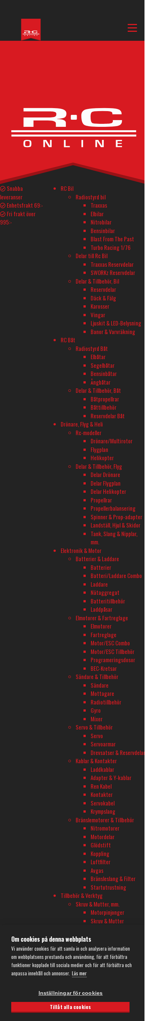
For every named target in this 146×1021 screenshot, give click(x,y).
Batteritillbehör (108, 601)
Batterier (101, 567)
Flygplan (99, 449)
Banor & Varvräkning (113, 331)
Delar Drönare (105, 474)
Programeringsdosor (113, 659)
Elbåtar (98, 356)
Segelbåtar (103, 365)
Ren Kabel (101, 786)
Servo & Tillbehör (94, 727)
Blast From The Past (112, 239)
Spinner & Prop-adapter (116, 517)
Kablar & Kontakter (96, 760)
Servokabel (103, 803)
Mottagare (102, 693)
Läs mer (79, 973)
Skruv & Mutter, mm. (97, 904)
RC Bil (67, 188)
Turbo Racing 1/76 (111, 247)
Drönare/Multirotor (112, 441)
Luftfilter (100, 862)
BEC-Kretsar (104, 668)
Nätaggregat (105, 592)
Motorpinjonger (107, 912)
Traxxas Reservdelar (112, 264)
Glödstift (101, 845)
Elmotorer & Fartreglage (102, 618)
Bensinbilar (103, 230)
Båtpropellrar (105, 399)
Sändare (100, 685)
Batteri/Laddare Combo (116, 575)
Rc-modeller (88, 432)
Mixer (97, 719)
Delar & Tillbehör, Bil (97, 281)
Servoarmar (103, 744)
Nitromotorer (105, 828)
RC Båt (68, 340)
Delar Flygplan (106, 483)
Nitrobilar (101, 222)
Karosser (100, 306)
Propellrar (101, 500)
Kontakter (102, 794)
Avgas (97, 870)
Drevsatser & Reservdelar (118, 752)
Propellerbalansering (113, 508)
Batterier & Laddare (97, 558)
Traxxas (99, 205)
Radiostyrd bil (91, 197)
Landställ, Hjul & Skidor (115, 525)
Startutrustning (108, 887)
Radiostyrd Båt (92, 348)
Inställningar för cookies (71, 993)
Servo (97, 735)
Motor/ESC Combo (110, 643)
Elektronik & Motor (81, 550)
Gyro (96, 710)
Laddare (99, 584)
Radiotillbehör (106, 702)
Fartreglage (103, 634)
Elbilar (97, 214)
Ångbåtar (100, 382)
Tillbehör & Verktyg (82, 895)
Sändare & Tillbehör (97, 676)
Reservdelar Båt (108, 416)
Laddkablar (102, 769)
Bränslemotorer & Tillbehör (105, 820)
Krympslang (103, 811)
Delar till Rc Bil (91, 255)
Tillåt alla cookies (70, 1007)
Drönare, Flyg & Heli (82, 424)
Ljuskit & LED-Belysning (116, 323)
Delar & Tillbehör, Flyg (99, 466)
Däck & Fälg (103, 298)
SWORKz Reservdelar (113, 272)
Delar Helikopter (108, 491)
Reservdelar (103, 289)
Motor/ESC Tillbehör (112, 651)
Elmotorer (101, 626)
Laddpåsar (101, 609)
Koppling (100, 853)
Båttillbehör (103, 407)
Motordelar (103, 836)
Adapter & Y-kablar (111, 777)
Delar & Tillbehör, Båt (98, 390)
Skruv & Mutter (107, 921)
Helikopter (102, 457)
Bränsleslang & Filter (113, 878)
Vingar (98, 315)
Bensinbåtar (104, 373)
